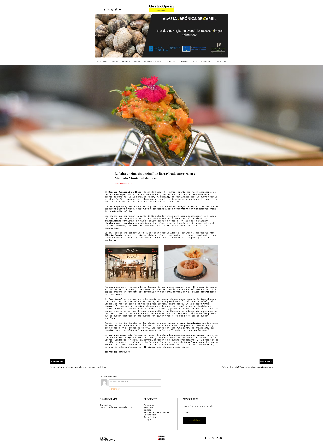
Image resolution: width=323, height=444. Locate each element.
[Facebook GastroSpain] (104, 9)
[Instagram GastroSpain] (112, 9)
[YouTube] (120, 9)
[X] (108, 9)
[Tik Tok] (116, 9)
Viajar (147, 419)
